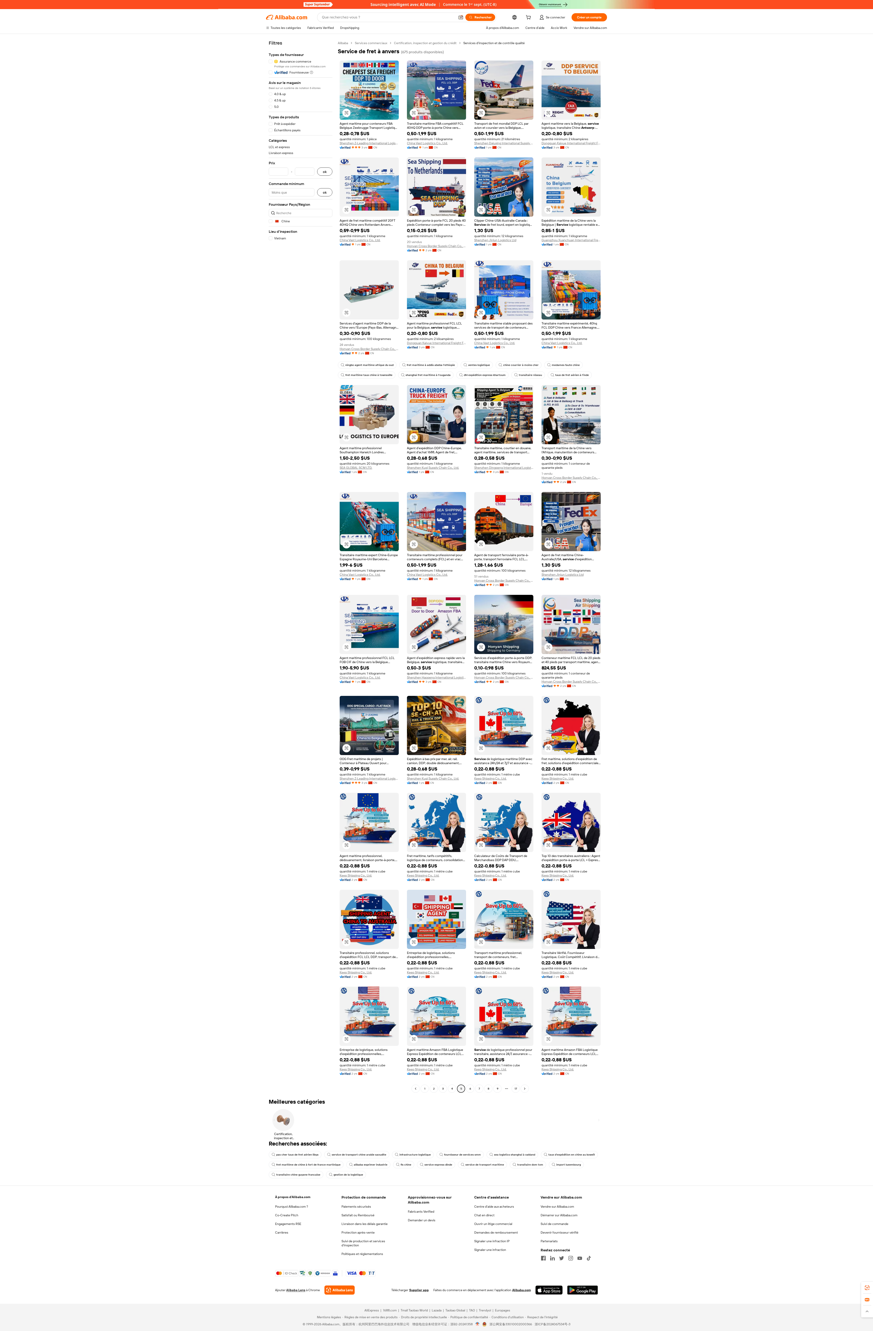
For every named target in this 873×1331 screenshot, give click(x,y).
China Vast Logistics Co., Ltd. (427, 143)
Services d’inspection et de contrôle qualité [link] (494, 43)
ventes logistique (479, 365)
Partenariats (549, 1241)
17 (515, 1088)
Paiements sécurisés (356, 1206)
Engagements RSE (288, 1224)
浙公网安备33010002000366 (510, 1324)
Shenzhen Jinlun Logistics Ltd (495, 240)
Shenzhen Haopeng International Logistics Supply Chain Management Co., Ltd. (436, 677)
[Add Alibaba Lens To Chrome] (339, 1290)
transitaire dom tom (530, 1164)
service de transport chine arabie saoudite (359, 1154)
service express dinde (438, 1164)
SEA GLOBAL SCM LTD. (356, 467)
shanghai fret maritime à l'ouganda (428, 375)
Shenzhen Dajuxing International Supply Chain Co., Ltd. (503, 143)
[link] (867, 1288)
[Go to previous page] (415, 1089)
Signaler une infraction (490, 1250)
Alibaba (343, 43)
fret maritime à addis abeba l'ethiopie (431, 365)
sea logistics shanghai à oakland (514, 1154)
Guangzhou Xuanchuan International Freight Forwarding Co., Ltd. (571, 240)
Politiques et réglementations (362, 1254)
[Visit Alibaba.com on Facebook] (543, 1258)
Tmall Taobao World (414, 1310)
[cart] (529, 18)
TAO (472, 1310)
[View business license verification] (477, 1324)
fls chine (406, 1164)
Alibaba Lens (295, 1290)
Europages (502, 1310)
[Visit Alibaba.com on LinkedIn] (552, 1258)
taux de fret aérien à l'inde (572, 375)
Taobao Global (455, 1310)
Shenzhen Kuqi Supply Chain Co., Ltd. (433, 467)
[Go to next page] (525, 1089)
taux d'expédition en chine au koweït (571, 1154)
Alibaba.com (521, 1290)
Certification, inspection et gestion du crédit (425, 43)
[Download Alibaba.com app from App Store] (549, 1290)
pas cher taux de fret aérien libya (297, 1154)
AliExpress (371, 1310)
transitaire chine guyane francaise (298, 1174)
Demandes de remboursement (496, 1232)
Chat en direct (484, 1215)
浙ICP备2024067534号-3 (552, 1324)
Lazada (437, 1310)
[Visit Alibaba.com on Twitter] (561, 1258)
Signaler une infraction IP (492, 1241)
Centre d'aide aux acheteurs (494, 1206)
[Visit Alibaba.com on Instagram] (570, 1258)
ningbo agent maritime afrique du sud (369, 365)
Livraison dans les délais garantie (364, 1224)
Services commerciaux (371, 43)
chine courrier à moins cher (521, 365)
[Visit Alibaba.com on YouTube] (579, 1258)
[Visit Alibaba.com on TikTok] (589, 1258)
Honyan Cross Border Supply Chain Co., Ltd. (436, 246)
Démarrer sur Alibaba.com (559, 1215)
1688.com (390, 1310)
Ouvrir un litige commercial (493, 1224)
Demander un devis (421, 1220)
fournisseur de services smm (462, 1154)
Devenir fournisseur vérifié (559, 1232)
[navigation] (300, 566)
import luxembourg (568, 1164)
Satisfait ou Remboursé (357, 1215)
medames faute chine (566, 365)
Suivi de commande (554, 1224)
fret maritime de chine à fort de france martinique (308, 1164)
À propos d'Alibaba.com (292, 1197)
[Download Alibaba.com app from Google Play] (582, 1290)
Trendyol (485, 1310)
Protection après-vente (358, 1232)
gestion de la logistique (348, 1174)
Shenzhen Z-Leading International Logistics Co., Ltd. (369, 143)
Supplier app (419, 1290)
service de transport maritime (484, 1164)
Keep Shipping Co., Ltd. (490, 778)
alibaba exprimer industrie (370, 1164)
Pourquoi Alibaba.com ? (291, 1206)
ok (325, 172)
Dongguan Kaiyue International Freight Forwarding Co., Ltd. (571, 143)
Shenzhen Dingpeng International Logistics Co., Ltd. (503, 467)
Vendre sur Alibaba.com (557, 1206)
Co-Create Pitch (286, 1215)
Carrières (281, 1232)
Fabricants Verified (421, 1211)
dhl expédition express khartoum (485, 375)
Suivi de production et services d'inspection (363, 1243)
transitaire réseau (530, 375)
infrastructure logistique (415, 1154)
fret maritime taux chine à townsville (368, 375)
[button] (461, 17)
